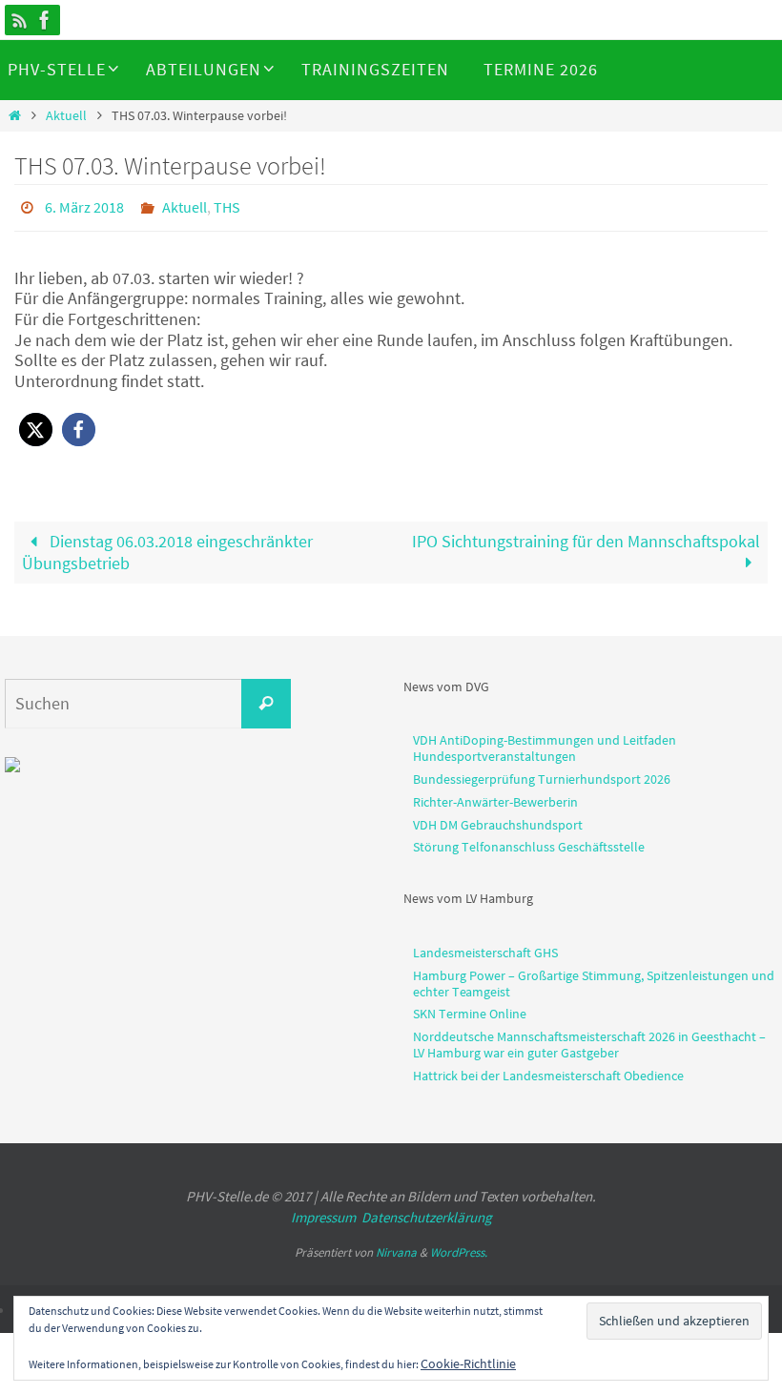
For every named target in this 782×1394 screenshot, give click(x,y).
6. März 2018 (84, 205)
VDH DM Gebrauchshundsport (498, 819)
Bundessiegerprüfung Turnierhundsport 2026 (541, 773)
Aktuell (66, 115)
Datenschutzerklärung (426, 1211)
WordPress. (458, 1247)
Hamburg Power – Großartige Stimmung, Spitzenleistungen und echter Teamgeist (593, 977)
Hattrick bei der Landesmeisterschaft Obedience (548, 1069)
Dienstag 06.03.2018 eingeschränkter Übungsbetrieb (167, 547)
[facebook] (45, 20)
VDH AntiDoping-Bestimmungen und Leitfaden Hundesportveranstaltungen (544, 743)
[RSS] (20, 20)
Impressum (323, 1211)
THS (227, 205)
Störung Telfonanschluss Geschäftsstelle (529, 842)
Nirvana (396, 1247)
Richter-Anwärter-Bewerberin (495, 796)
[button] (35, 424)
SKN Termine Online (469, 1008)
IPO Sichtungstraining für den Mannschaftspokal (586, 536)
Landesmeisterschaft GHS (485, 946)
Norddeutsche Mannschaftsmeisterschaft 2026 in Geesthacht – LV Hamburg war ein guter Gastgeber (589, 1039)
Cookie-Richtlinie (468, 1363)
